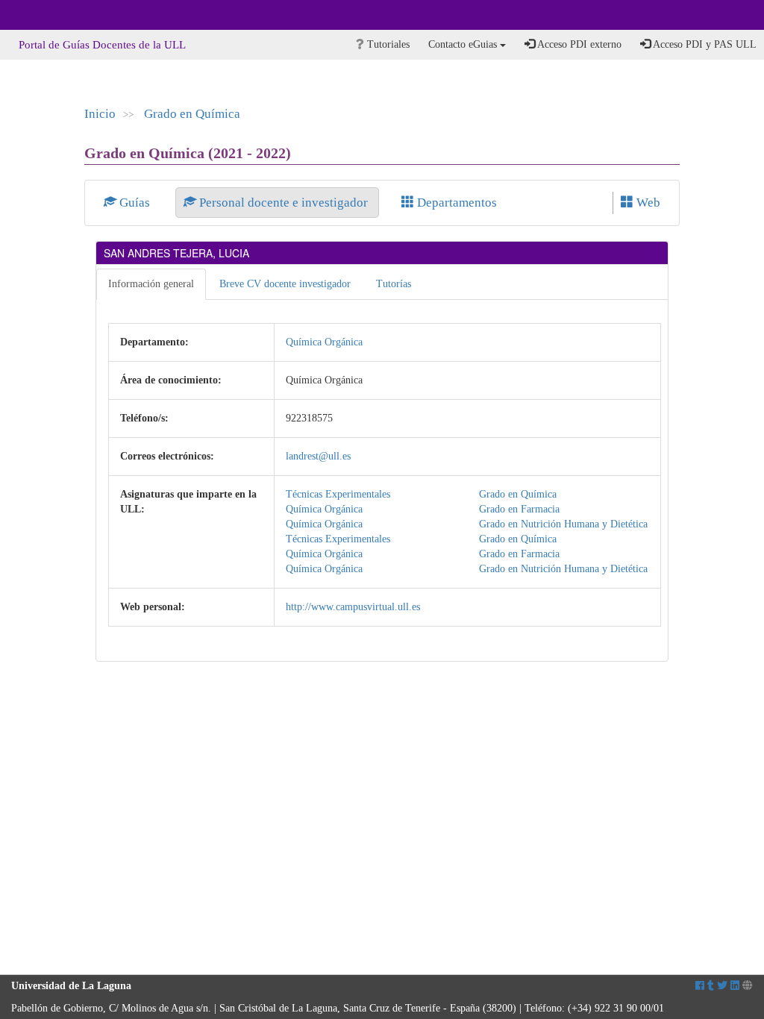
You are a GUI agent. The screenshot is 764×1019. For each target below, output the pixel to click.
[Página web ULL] (747, 985)
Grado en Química (192, 114)
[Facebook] (699, 985)
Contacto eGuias (464, 44)
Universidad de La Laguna (52, 15)
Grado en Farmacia (519, 509)
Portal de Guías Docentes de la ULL (102, 45)
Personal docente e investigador (283, 202)
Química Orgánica (324, 342)
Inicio (100, 114)
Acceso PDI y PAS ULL (704, 44)
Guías (134, 202)
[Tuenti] (710, 985)
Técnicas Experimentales (338, 494)
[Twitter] (722, 985)
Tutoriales (387, 44)
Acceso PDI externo (578, 44)
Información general (151, 283)
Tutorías (393, 283)
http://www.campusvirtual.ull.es (353, 606)
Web (646, 202)
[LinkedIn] (734, 985)
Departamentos (455, 202)
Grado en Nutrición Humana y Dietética (563, 524)
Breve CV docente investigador (285, 283)
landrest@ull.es (318, 456)
